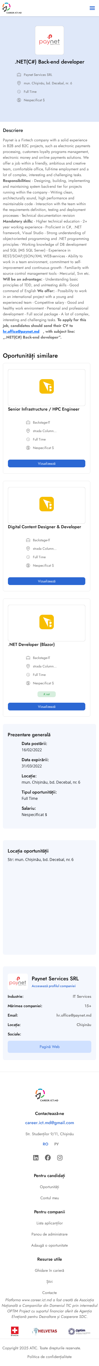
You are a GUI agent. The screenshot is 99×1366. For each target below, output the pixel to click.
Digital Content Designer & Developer (44, 527)
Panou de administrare (49, 1234)
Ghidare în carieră (49, 1270)
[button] (92, 8)
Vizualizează (47, 463)
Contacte (49, 1292)
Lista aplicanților (50, 1223)
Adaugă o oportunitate (49, 1245)
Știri (49, 1281)
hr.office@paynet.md (21, 331)
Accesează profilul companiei (54, 985)
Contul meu (49, 1198)
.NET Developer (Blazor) (31, 644)
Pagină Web (50, 1046)
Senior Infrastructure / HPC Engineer (44, 409)
